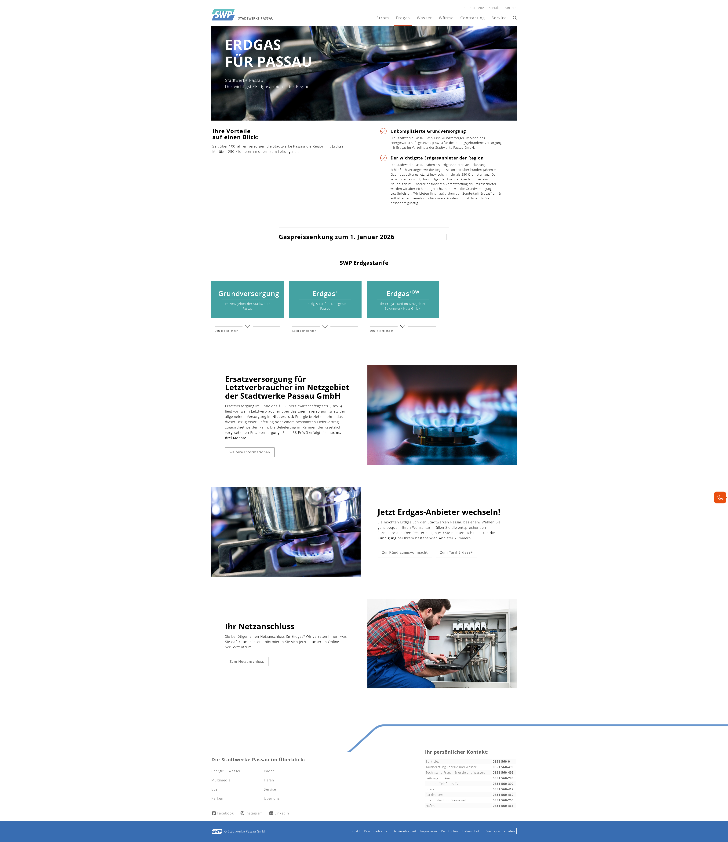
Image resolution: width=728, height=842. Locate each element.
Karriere (510, 8)
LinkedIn (282, 813)
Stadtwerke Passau (255, 18)
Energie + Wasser (226, 771)
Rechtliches (449, 831)
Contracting (472, 18)
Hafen (269, 780)
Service (499, 18)
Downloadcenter (376, 831)
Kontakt (494, 8)
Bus (214, 789)
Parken (217, 798)
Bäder (269, 771)
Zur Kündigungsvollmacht (405, 552)
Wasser (424, 18)
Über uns (272, 798)
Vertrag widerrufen (500, 831)
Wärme (446, 18)
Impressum (428, 831)
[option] (364, 73)
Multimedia (221, 780)
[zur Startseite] (223, 15)
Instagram (254, 813)
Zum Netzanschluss (247, 661)
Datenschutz (471, 831)
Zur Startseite (474, 8)
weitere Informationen (250, 452)
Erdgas (403, 18)
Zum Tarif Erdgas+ (456, 552)
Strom (383, 18)
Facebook (225, 813)
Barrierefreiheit (404, 831)
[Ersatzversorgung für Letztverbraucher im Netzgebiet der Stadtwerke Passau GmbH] (442, 463)
